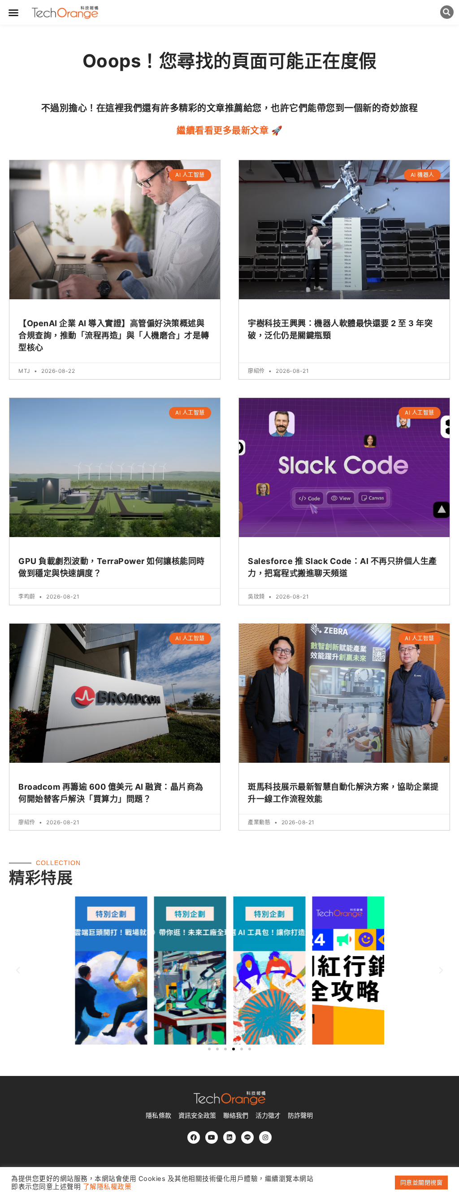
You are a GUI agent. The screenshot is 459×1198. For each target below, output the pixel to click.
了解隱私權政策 (107, 1187)
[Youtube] (211, 1137)
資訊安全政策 (197, 1115)
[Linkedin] (229, 1137)
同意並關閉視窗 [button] (421, 1182)
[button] (13, 12)
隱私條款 (158, 1115)
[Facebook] (193, 1137)
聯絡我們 (235, 1115)
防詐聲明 (300, 1115)
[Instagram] (265, 1137)
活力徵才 (268, 1115)
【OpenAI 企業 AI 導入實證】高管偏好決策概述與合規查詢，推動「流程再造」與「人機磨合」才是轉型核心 (113, 335)
